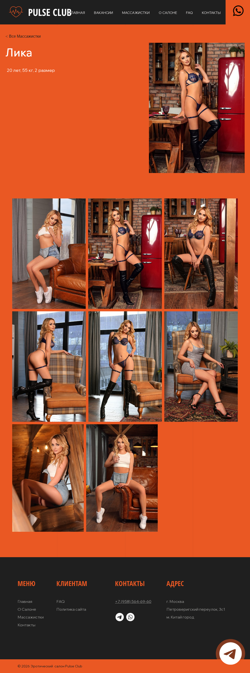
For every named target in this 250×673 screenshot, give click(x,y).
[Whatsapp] (238, 10)
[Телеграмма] (230, 653)
